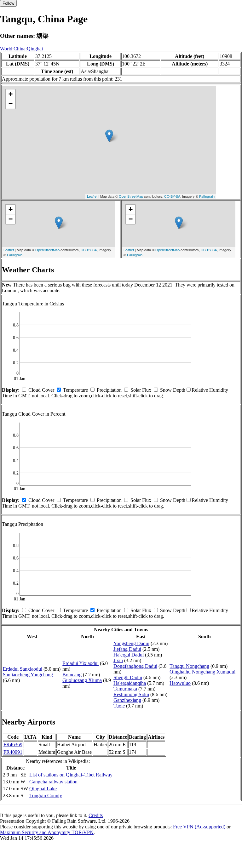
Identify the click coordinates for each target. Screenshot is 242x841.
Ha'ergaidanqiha (129, 683)
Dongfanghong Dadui (135, 666)
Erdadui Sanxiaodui (22, 669)
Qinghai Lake (43, 788)
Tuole (119, 705)
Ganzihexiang (127, 700)
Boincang (72, 674)
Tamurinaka (125, 688)
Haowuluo (180, 683)
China (20, 48)
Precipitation (109, 390)
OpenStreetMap (131, 196)
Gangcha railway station (53, 781)
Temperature (75, 390)
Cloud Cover (41, 390)
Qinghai (35, 48)
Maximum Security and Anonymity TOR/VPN (47, 832)
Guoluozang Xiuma (82, 680)
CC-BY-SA (172, 196)
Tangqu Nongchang (189, 666)
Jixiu (118, 660)
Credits (96, 815)
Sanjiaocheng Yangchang (28, 674)
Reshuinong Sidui (131, 694)
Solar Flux (140, 390)
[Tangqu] (109, 135)
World (6, 48)
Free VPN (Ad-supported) (199, 826)
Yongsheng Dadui (131, 643)
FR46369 (12, 744)
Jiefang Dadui (127, 649)
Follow (8, 3)
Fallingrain (207, 196)
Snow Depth (172, 390)
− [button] (11, 104)
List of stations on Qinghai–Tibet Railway (70, 774)
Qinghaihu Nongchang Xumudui (202, 671)
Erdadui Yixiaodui (80, 663)
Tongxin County (45, 795)
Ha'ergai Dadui (128, 654)
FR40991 (12, 752)
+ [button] (11, 94)
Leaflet (92, 196)
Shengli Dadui (127, 677)
